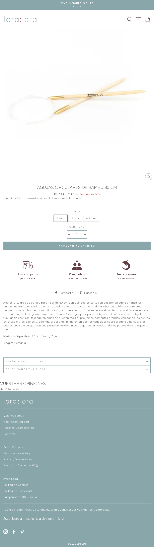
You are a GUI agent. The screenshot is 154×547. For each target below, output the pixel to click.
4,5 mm (91, 218)
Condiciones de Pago (17, 453)
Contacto (9, 434)
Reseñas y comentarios (18, 427)
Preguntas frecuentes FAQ (20, 465)
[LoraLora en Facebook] (14, 531)
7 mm (75, 218)
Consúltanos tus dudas (25, 369)
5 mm (60, 218)
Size (77, 211)
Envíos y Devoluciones (17, 459)
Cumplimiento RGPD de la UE (22, 497)
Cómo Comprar (13, 447)
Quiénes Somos (13, 415)
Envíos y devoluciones (25, 361)
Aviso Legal (10, 478)
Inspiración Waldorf (16, 421)
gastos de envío (35, 198)
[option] (77, 5)
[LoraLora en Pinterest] (22, 531)
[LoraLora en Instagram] (5, 531)
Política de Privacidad (17, 491)
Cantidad (77, 227)
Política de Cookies (15, 484)
